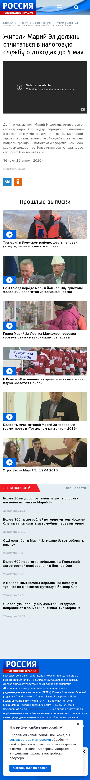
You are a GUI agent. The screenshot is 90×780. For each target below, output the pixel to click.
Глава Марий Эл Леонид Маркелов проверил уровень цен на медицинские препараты (39, 335)
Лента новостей (42, 23)
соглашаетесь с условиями (30, 739)
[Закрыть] (78, 724)
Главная (8, 23)
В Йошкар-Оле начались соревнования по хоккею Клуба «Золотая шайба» (43, 381)
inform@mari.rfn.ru (39, 709)
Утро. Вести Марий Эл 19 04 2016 (30, 470)
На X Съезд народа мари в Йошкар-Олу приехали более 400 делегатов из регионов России (43, 290)
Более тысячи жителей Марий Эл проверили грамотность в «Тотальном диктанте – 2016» (40, 427)
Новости (23, 23)
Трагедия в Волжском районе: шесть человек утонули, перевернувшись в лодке (40, 244)
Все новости (76, 488)
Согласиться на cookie (30, 768)
